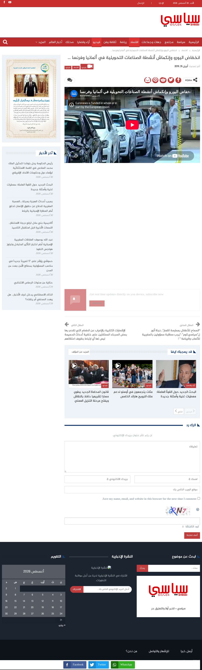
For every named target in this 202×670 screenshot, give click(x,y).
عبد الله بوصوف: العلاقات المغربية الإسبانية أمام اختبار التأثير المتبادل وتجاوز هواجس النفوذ (30, 244)
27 (32, 614)
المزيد (42, 42)
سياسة (181, 42)
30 (6, 614)
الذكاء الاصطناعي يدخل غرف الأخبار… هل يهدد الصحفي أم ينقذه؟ (30, 297)
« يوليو (62, 625)
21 (24, 607)
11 (52, 601)
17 (61, 607)
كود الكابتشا (192, 527)
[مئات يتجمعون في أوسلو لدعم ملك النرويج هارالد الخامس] (132, 374)
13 (32, 601)
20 (32, 607)
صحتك (69, 42)
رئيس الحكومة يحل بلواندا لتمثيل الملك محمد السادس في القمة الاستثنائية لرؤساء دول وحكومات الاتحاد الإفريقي (30, 168)
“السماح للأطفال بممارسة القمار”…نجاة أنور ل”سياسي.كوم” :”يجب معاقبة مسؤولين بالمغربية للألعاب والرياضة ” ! (171, 335)
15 (15, 601)
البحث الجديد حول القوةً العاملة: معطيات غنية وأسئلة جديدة (30, 187)
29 (15, 614)
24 (61, 614)
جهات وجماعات (151, 42)
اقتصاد (134, 42)
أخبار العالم (55, 42)
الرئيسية (194, 42)
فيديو (96, 42)
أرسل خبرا (186, 651)
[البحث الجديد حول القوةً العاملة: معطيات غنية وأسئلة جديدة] (176, 374)
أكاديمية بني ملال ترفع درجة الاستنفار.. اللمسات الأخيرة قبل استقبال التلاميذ (31, 225)
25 (52, 614)
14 (24, 601)
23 (6, 607)
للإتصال (140, 3)
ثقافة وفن (110, 42)
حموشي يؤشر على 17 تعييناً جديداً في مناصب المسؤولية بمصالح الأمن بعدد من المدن (30, 266)
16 (6, 601)
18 (53, 607)
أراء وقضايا (83, 42)
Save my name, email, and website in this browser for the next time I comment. (149, 499)
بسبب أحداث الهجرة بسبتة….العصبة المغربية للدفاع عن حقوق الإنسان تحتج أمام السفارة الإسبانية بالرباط (31, 206)
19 (43, 607)
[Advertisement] (82, 19)
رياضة (123, 42)
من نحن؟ (131, 651)
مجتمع (169, 42)
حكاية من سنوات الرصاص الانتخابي (33, 282)
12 (43, 601)
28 (24, 614)
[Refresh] (198, 508)
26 (42, 614)
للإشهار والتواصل (159, 651)
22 (15, 607)
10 (61, 601)
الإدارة (161, 3)
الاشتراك (77, 589)
